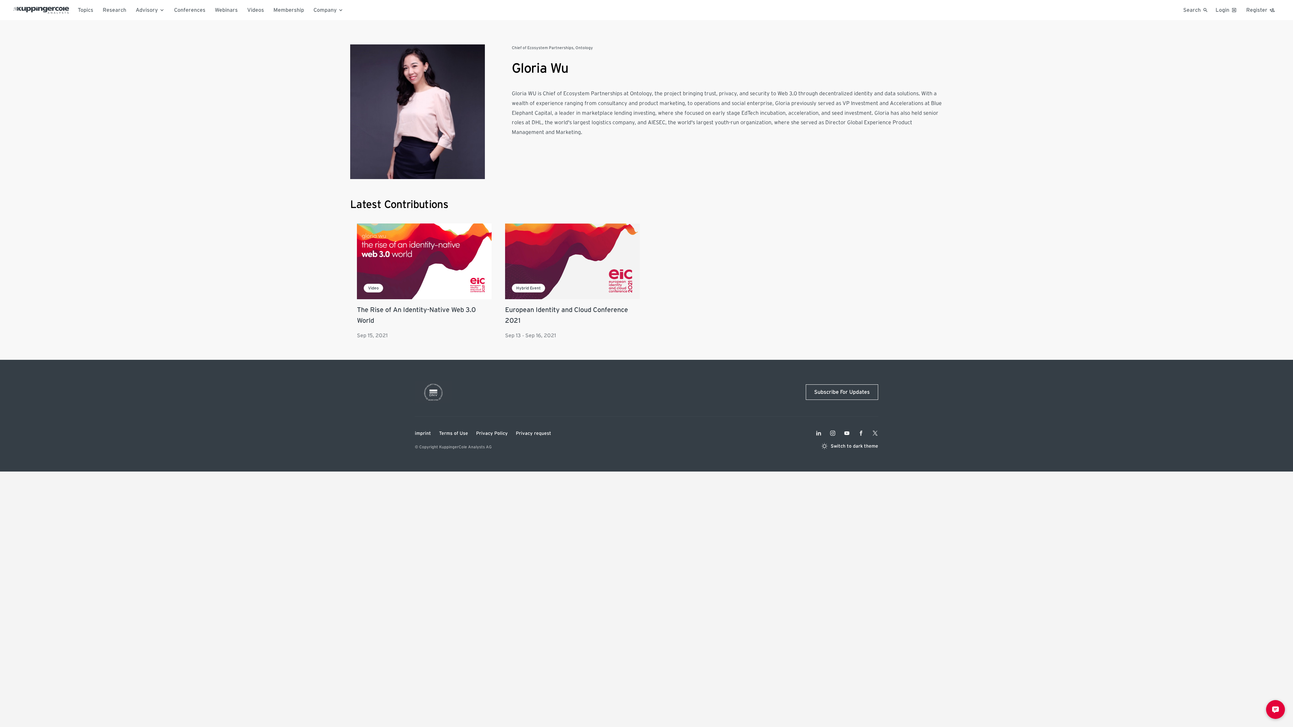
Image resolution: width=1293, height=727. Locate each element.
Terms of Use (453, 433)
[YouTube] (847, 433)
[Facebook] (861, 433)
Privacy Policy (492, 433)
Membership (288, 10)
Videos (255, 10)
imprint (423, 433)
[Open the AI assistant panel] (1275, 709)
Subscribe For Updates (842, 392)
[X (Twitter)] (875, 433)
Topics (85, 10)
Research (114, 10)
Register (1256, 10)
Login (1222, 10)
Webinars (226, 10)
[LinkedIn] (819, 433)
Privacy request (533, 433)
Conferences (189, 10)
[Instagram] (833, 433)
